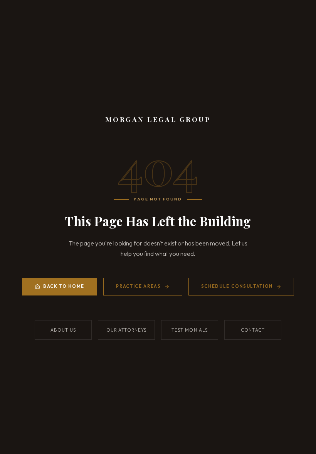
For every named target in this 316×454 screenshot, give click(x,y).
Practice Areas (138, 286)
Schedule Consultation (237, 286)
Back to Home (63, 286)
